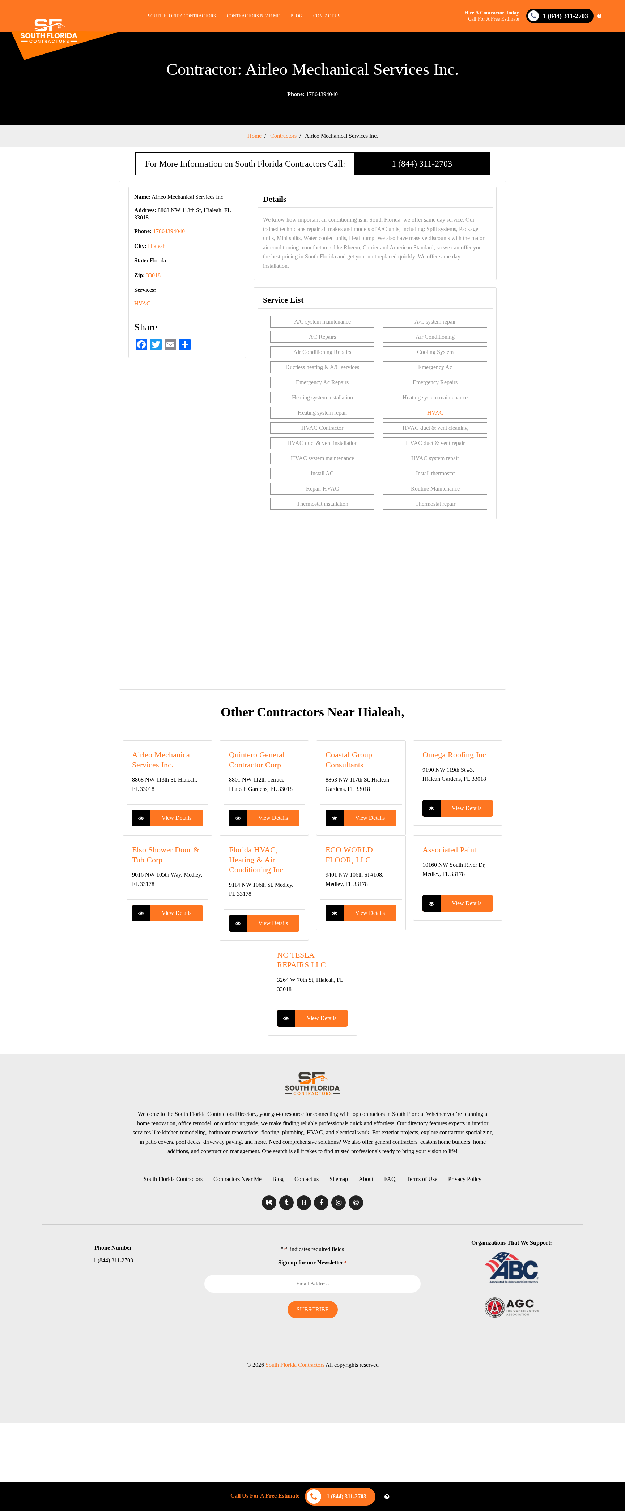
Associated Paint (449, 849)
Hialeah (157, 246)
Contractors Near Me (253, 15)
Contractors (283, 136)
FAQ (390, 1179)
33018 (153, 275)
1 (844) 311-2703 (422, 163)
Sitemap (338, 1179)
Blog (296, 15)
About (366, 1179)
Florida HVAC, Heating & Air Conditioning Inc (256, 859)
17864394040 (312, 94)
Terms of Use (422, 1179)
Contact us (326, 15)
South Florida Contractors (182, 15)
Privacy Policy (464, 1179)
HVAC (142, 303)
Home (254, 136)
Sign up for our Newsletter (312, 1262)
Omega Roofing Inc (454, 754)
